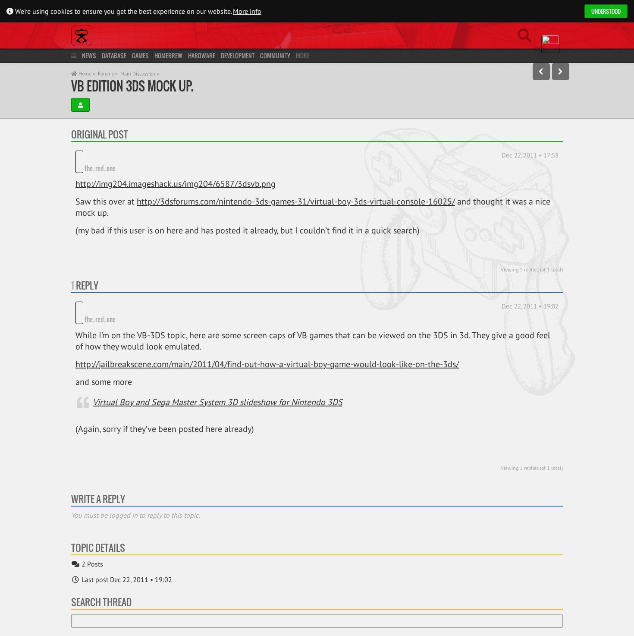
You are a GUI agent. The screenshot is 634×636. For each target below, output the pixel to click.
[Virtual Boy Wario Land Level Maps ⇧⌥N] (560, 71)
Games (140, 55)
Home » (86, 73)
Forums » (108, 73)
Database (114, 55)
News (89, 55)
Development (237, 55)
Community (275, 55)
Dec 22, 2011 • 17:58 (530, 155)
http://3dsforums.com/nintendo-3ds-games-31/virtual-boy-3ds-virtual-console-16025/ (296, 201)
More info (247, 11)
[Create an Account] (80, 105)
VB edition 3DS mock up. (132, 85)
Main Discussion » (139, 73)
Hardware (201, 55)
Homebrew (168, 55)
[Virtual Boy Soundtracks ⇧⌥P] (541, 71)
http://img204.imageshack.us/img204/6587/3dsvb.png (175, 183)
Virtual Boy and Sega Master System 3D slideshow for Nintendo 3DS (217, 402)
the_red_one (100, 168)
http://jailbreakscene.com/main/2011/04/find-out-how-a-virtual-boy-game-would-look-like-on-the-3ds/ (267, 364)
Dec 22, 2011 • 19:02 (530, 306)
